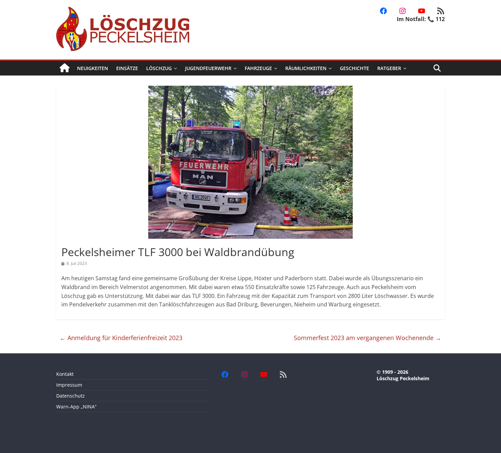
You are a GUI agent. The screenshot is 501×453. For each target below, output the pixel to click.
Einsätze (127, 68)
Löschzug (159, 68)
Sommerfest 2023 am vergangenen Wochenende (367, 338)
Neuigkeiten (92, 68)
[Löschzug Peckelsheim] (64, 68)
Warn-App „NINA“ (76, 406)
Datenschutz (70, 395)
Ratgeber (389, 68)
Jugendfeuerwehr (208, 68)
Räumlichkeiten (306, 68)
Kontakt (65, 374)
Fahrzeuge (258, 68)
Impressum (69, 385)
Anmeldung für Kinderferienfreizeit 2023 (121, 338)
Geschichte (354, 68)
